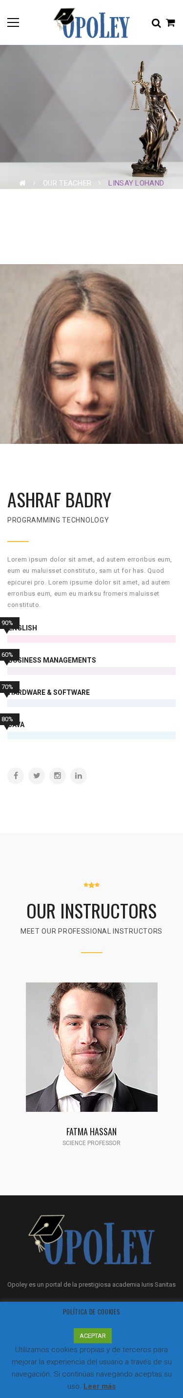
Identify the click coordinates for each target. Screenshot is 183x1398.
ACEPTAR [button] (93, 1335)
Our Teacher (67, 183)
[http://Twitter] (36, 776)
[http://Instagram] (57, 776)
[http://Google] (108, 1059)
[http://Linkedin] (78, 776)
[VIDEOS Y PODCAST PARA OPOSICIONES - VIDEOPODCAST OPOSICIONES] (91, 22)
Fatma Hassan (91, 1131)
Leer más (99, 1386)
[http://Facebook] (15, 776)
